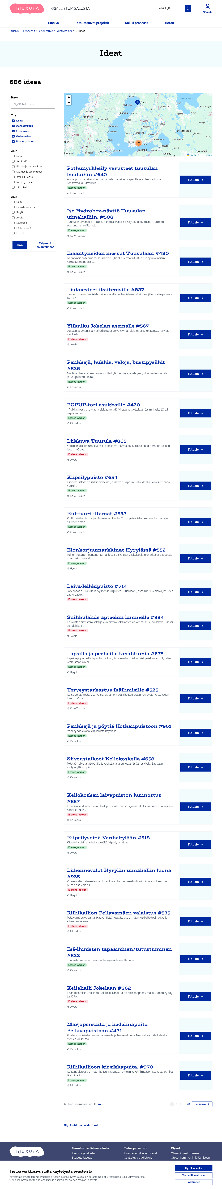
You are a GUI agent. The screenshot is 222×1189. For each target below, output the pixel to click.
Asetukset (194, 1182)
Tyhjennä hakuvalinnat (45, 245)
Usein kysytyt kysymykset (140, 1153)
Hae (20, 245)
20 (99, 1104)
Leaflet (192, 154)
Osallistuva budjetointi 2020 (56, 31)
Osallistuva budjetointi (138, 1157)
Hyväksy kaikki (194, 1168)
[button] (135, 100)
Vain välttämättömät (194, 1175)
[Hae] (188, 8)
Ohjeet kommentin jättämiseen (190, 1157)
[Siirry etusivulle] (38, 1151)
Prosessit (29, 31)
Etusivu (14, 31)
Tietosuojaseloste (83, 1153)
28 (188, 1104)
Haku (14, 97)
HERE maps (206, 154)
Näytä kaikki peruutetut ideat (81, 1125)
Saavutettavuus (82, 1157)
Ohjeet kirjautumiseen (185, 1153)
